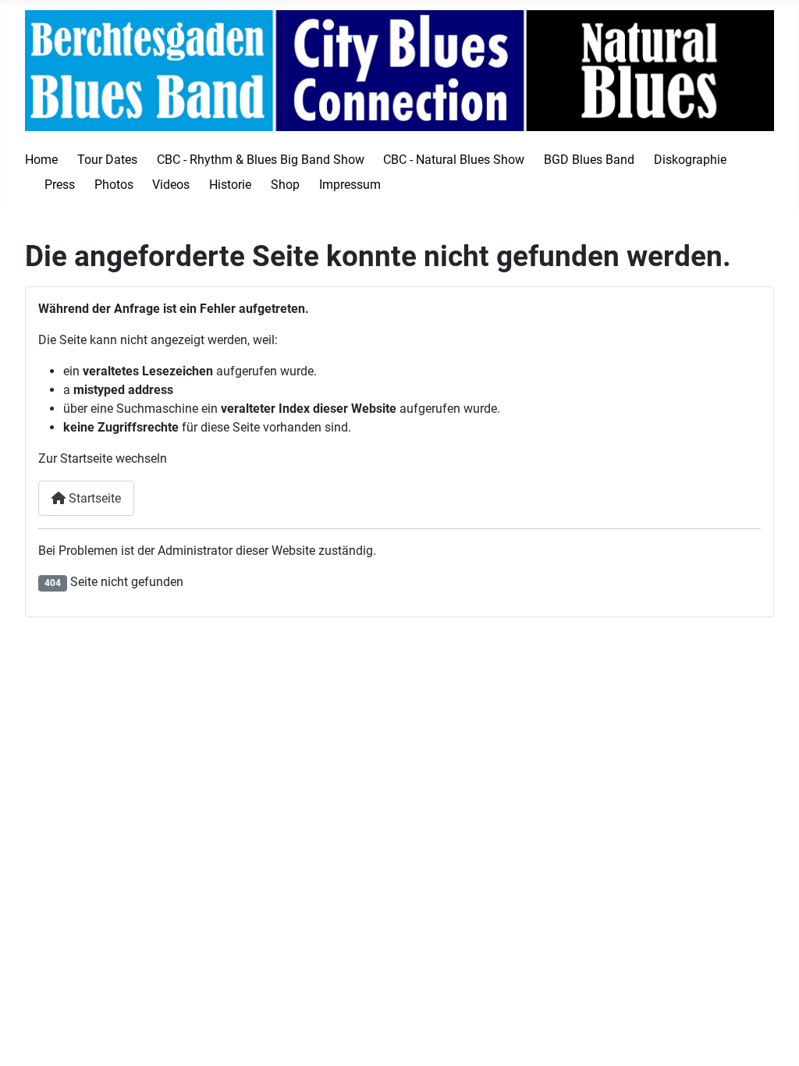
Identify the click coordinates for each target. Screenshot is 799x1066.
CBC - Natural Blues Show (453, 159)
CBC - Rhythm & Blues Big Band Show (260, 159)
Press (59, 184)
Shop (285, 184)
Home (41, 159)
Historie (230, 184)
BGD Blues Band (589, 159)
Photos (113, 184)
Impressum (350, 184)
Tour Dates (107, 159)
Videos (171, 184)
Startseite (93, 498)
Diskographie (690, 159)
